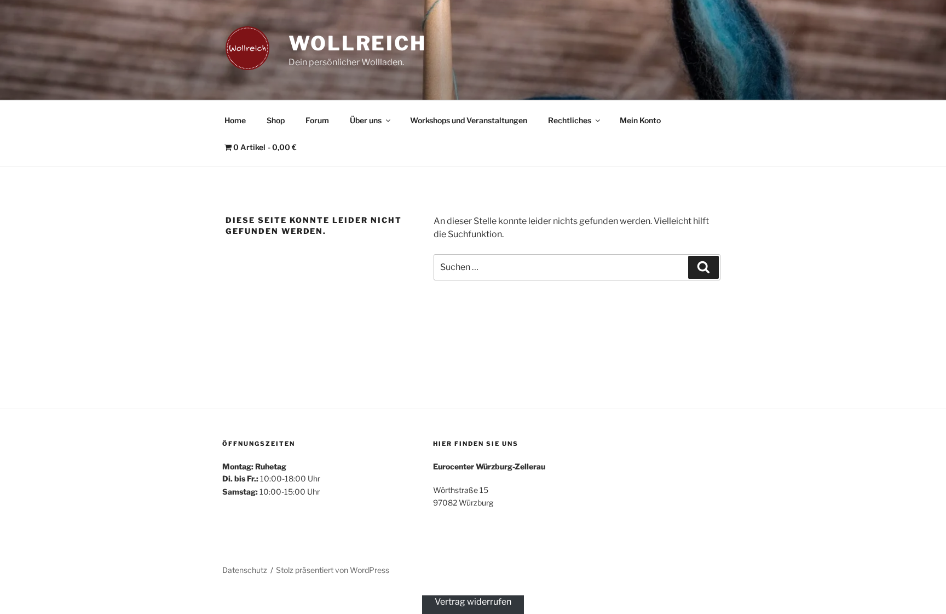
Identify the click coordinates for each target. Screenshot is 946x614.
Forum (317, 120)
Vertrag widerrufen (473, 601)
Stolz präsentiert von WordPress (332, 570)
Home (235, 120)
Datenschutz (244, 570)
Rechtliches (569, 120)
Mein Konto (640, 120)
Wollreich (357, 43)
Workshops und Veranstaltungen (468, 120)
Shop (276, 120)
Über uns (366, 120)
